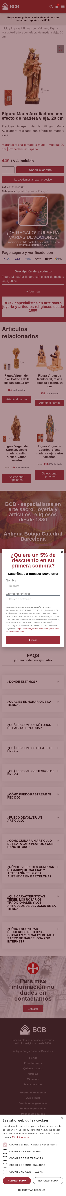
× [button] (61, 1118)
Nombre (11, 580)
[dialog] (33, 1155)
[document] (33, 598)
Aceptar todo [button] (17, 1180)
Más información (21, 1137)
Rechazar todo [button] (48, 1180)
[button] (33, 1190)
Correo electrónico (18, 593)
